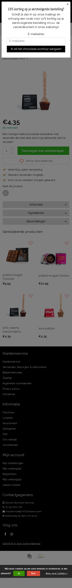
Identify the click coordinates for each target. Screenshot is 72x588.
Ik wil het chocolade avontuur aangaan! (36, 49)
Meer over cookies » (57, 573)
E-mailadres (36, 34)
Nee (33, 573)
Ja (19, 573)
